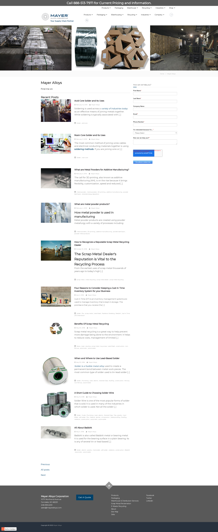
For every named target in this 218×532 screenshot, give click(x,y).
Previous (45, 464)
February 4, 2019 (81, 208)
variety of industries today (114, 108)
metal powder (81, 192)
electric (96, 380)
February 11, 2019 (81, 139)
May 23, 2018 (80, 362)
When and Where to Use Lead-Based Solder (96, 358)
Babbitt (118, 313)
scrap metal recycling (117, 279)
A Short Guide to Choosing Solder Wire (94, 393)
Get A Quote (84, 497)
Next (43, 475)
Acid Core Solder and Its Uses (89, 101)
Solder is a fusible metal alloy (89, 366)
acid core (84, 123)
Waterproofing (115, 417)
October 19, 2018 (81, 249)
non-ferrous (78, 382)
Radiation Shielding (108, 313)
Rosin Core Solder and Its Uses (89, 135)
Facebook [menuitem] (150, 495)
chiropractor (105, 417)
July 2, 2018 (80, 295)
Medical (92, 417)
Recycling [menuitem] (146, 8)
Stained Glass (103, 380)
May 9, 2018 (80, 431)
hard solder (96, 450)
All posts (45, 470)
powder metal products (82, 233)
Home (162, 74)
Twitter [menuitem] (149, 498)
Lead (82, 346)
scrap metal (80, 279)
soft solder (82, 417)
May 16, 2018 (80, 397)
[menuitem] (88, 15)
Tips (115, 415)
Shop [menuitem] (171, 8)
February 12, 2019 (82, 105)
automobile (91, 348)
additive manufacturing (114, 192)
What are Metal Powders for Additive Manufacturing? (101, 169)
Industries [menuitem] (159, 8)
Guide (84, 415)
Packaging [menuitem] (119, 8)
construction (120, 346)
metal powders (92, 192)
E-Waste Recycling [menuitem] (118, 506)
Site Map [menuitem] (114, 512)
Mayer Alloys (171, 74)
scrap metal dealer (103, 279)
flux (83, 313)
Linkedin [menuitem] (149, 501)
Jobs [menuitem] (113, 514)
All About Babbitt (83, 427)
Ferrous (126, 380)
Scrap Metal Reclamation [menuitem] (121, 503)
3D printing (101, 192)
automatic (83, 348)
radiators (77, 419)
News (78, 346)
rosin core (85, 157)
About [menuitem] (113, 509)
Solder (79, 123)
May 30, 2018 (80, 328)
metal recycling (90, 279)
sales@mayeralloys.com (51, 508)
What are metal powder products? (92, 204)
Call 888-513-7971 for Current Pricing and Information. (109, 3)
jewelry (119, 415)
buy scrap (103, 346)
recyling (88, 346)
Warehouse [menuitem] (131, 8)
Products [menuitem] (105, 8)
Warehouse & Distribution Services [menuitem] (125, 501)
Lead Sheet (97, 313)
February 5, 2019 (81, 173)
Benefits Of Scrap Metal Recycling (91, 324)
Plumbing (85, 380)
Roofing (111, 380)
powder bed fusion (119, 231)
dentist (98, 417)
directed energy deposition (90, 194)
